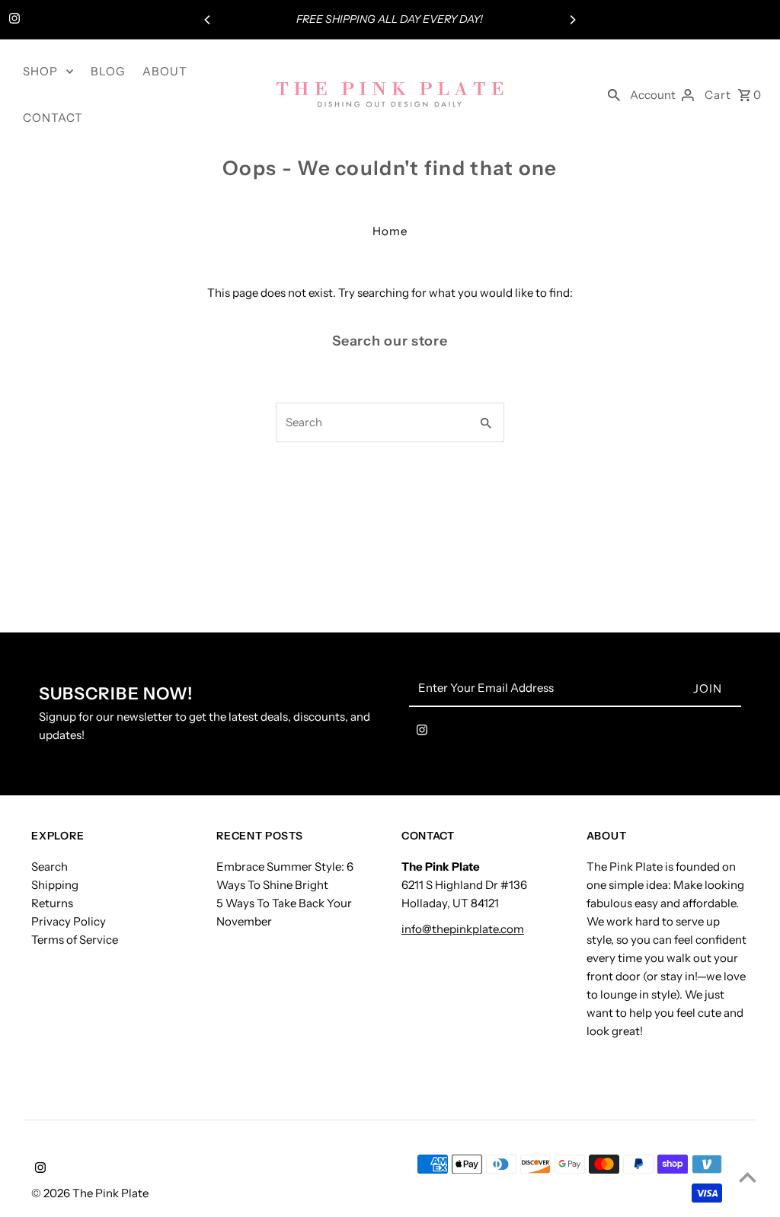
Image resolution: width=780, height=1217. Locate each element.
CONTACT (53, 117)
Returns (52, 903)
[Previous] (208, 19)
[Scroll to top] (747, 1177)
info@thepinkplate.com (462, 929)
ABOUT (164, 71)
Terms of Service (74, 939)
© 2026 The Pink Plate (90, 1193)
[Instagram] (12, 20)
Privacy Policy (68, 921)
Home (390, 231)
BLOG (108, 71)
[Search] (614, 94)
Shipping (54, 885)
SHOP (40, 71)
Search (49, 866)
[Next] (572, 19)
